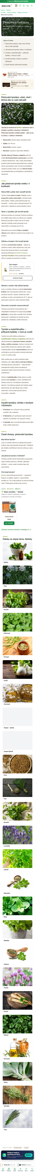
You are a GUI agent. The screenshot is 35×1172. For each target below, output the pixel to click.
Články (8, 10)
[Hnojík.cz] (6, 5)
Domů (3, 10)
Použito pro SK (17, 1147)
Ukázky (28, 1155)
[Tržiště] (16, 5)
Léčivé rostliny (11, 12)
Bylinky (3, 475)
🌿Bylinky (18, 489)
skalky (3, 355)
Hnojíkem (11, 255)
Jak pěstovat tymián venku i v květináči (18, 49)
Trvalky (3, 12)
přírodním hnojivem (21, 253)
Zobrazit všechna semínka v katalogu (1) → (16, 529)
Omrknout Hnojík (17, 278)
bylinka (18, 127)
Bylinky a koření (22, 12)
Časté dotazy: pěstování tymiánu (16, 64)
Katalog (3, 489)
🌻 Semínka (10, 489)
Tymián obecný (9, 516)
